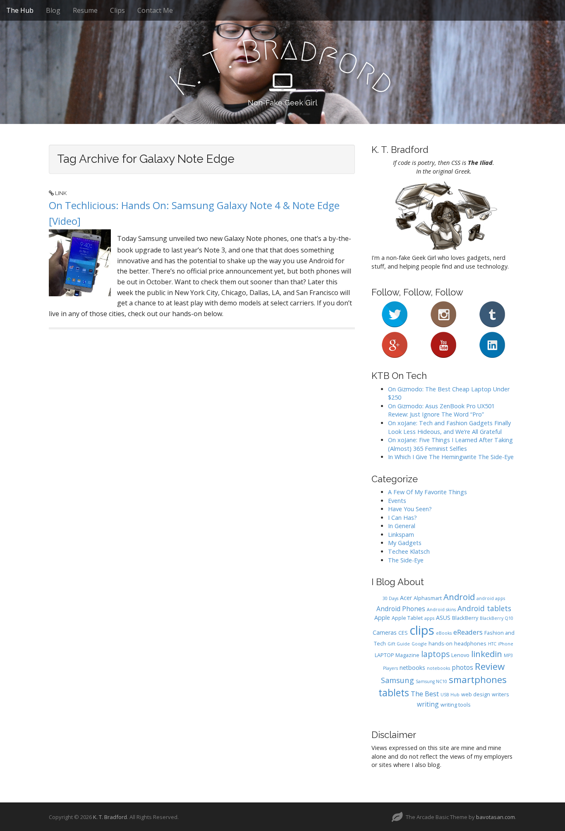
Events (397, 501)
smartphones (478, 679)
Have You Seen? (410, 509)
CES (403, 632)
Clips (117, 10)
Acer (406, 598)
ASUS (443, 617)
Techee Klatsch (409, 551)
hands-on (440, 643)
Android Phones (400, 608)
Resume (85, 10)
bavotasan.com (495, 817)
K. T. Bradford (110, 817)
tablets (393, 692)
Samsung (397, 680)
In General (401, 526)
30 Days (390, 598)
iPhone (505, 644)
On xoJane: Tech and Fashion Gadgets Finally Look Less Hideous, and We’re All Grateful (449, 427)
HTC (492, 644)
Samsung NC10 (431, 681)
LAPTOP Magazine (397, 655)
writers (500, 694)
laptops (435, 654)
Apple (382, 617)
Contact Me (155, 10)
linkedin (486, 654)
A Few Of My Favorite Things (427, 492)
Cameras (385, 632)
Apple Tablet (407, 617)
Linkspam (401, 534)
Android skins (441, 609)
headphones (470, 643)
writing (428, 704)
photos (462, 667)
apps (429, 618)
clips (421, 630)
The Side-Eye (406, 560)
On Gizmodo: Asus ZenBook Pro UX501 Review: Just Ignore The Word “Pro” (441, 410)
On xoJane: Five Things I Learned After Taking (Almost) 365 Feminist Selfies (450, 444)
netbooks (412, 667)
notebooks (438, 668)
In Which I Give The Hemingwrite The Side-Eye (451, 457)
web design (475, 694)
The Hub (20, 10)
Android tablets (484, 608)
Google (419, 644)
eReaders (468, 632)
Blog (53, 10)
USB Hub (450, 695)
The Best (425, 693)
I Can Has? (402, 517)
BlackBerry (465, 617)
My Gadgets (404, 543)
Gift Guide (399, 644)
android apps (490, 598)
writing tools (456, 704)
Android (459, 596)
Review (490, 666)
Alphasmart (428, 598)
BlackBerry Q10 (496, 618)
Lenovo (460, 655)
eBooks (444, 633)
